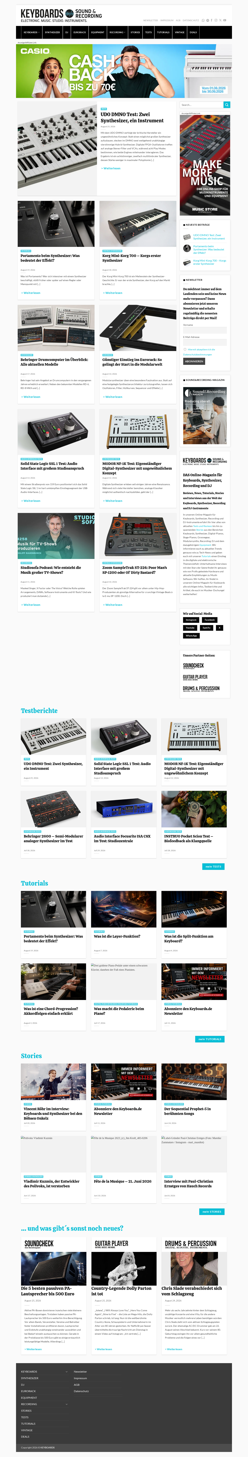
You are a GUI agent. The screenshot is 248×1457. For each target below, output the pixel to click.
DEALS (193, 32)
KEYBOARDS (30, 32)
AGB (178, 20)
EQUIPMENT (97, 32)
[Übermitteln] (227, 104)
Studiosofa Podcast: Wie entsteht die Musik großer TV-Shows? (51, 570)
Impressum (166, 20)
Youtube (190, 627)
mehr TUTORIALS (210, 1039)
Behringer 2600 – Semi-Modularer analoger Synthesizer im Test (53, 838)
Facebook (210, 619)
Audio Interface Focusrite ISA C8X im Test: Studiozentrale (122, 838)
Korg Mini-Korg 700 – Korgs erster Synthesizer (131, 258)
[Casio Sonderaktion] (124, 70)
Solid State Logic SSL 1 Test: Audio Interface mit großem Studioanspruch (52, 466)
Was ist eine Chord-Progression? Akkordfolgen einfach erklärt (51, 1011)
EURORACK (80, 32)
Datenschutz (191, 20)
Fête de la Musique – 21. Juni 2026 (122, 1181)
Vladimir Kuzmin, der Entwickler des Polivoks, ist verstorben (51, 1183)
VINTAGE (180, 32)
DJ (66, 32)
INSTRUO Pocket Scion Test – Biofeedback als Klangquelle (188, 838)
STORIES (135, 32)
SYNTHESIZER (52, 32)
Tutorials (206, 556)
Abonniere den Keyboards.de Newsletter (188, 1011)
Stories (199, 529)
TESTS (148, 32)
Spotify (208, 20)
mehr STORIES (212, 1211)
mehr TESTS (213, 866)
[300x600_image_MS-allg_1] (205, 164)
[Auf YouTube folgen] (224, 20)
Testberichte (39, 711)
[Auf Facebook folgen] (211, 20)
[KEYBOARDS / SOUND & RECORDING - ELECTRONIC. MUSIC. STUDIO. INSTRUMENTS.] (61, 15)
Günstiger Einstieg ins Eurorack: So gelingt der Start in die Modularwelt (132, 362)
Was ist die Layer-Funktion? (117, 936)
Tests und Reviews (202, 526)
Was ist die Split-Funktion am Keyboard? (188, 938)
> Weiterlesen (110, 168)
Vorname (188, 324)
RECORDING (116, 32)
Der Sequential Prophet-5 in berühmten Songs (187, 1111)
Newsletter (150, 20)
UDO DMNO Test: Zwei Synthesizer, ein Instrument (132, 117)
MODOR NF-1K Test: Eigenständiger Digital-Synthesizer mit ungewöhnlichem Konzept (137, 468)
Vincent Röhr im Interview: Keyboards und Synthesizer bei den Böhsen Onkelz (53, 1113)
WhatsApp (203, 20)
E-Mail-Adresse (191, 337)
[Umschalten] (67, 1372)
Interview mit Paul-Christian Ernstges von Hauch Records (188, 1183)
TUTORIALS (163, 32)
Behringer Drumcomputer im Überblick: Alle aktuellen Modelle (54, 362)
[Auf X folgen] (220, 20)
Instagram (191, 619)
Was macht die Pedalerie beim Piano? (119, 1011)
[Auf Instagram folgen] (216, 20)
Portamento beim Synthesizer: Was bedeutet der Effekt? (50, 258)
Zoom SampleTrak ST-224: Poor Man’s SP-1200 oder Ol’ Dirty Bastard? (134, 570)
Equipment (205, 544)
